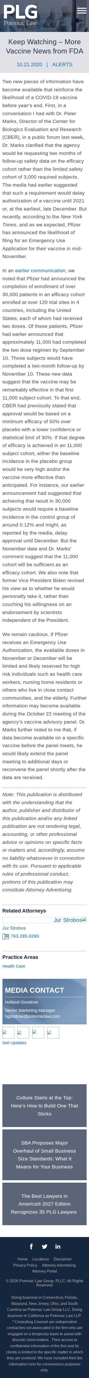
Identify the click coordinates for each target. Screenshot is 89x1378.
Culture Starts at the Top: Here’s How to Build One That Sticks (44, 1105)
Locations (41, 1259)
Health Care (13, 966)
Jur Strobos (14, 928)
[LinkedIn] (58, 1246)
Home (23, 1259)
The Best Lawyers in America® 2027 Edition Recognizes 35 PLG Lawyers (44, 1204)
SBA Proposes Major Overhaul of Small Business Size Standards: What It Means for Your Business (44, 1154)
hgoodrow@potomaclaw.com (32, 1016)
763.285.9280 (25, 936)
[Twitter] (44, 1246)
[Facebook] (31, 1246)
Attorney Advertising (59, 1265)
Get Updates (14, 1042)
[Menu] (82, 10)
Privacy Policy (25, 1265)
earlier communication (40, 270)
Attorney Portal (44, 1271)
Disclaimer (63, 1259)
